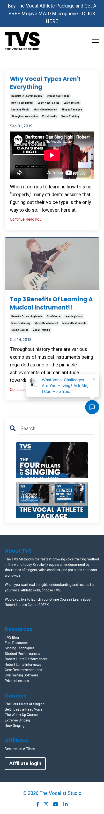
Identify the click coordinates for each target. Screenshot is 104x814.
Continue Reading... (26, 219)
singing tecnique (71, 109)
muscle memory (20, 323)
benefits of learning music (27, 96)
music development (45, 109)
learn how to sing (48, 102)
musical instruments (74, 323)
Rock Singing (14, 726)
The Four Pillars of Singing (25, 704)
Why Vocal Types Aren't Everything (45, 83)
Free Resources (17, 643)
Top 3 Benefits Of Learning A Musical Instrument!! (51, 303)
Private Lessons (17, 681)
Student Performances (22, 654)
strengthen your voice (24, 116)
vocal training (70, 116)
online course (19, 330)
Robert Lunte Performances (26, 659)
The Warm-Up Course (21, 715)
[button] (52, 460)
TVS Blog (12, 637)
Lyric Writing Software (21, 675)
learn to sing (72, 102)
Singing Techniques (20, 648)
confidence (53, 316)
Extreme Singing (17, 720)
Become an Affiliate (20, 749)
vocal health (49, 116)
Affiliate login (25, 763)
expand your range (58, 96)
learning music (20, 109)
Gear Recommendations (23, 670)
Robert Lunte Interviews (23, 665)
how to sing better (22, 102)
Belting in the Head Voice (24, 709)
